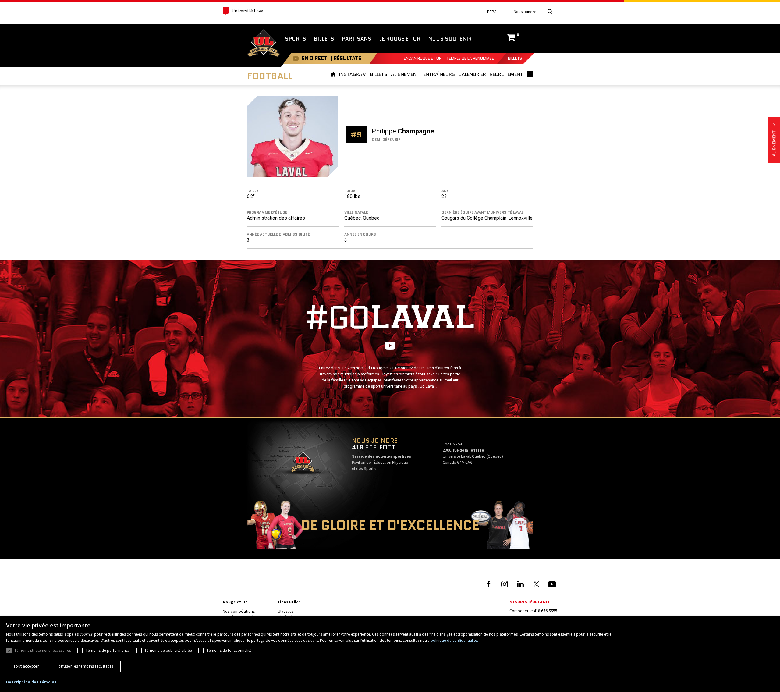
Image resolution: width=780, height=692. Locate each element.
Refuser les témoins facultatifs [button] (85, 666)
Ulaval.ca (286, 611)
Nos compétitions (239, 611)
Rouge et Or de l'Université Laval (263, 44)
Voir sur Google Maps (302, 463)
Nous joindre (525, 11)
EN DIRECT (315, 58)
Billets (515, 58)
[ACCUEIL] (334, 74)
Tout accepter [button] (26, 666)
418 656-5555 (545, 610)
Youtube (295, 58)
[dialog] (390, 654)
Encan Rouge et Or (422, 58)
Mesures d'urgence (529, 602)
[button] (31, 682)
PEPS (492, 11)
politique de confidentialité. (454, 640)
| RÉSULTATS (346, 58)
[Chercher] (550, 11)
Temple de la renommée (470, 58)
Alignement (774, 140)
